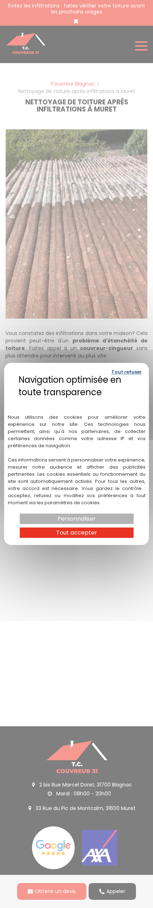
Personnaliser (77, 519)
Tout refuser (126, 371)
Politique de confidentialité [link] (76, 402)
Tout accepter (76, 533)
